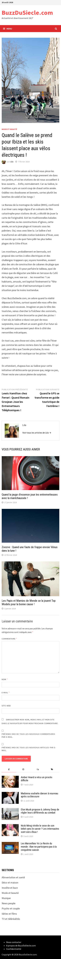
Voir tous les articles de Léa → (36, 432)
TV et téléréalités (11, 918)
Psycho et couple (11, 908)
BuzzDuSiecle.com (27, 12)
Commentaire (9, 638)
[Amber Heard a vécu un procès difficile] (10, 777)
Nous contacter (13, 942)
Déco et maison (10, 882)
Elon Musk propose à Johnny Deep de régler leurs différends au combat (40, 811)
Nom (5, 679)
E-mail (6, 692)
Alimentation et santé (13, 877)
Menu (9, 28)
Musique (6, 898)
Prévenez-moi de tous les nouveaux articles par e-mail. (29, 749)
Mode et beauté (9, 129)
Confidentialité (13, 949)
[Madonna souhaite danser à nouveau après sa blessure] (10, 793)
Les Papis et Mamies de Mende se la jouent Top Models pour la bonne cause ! (29, 602)
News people (8, 903)
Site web (6, 705)
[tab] (9, 769)
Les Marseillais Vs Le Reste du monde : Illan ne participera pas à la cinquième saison (39, 846)
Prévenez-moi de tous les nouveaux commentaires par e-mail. (28, 735)
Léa (11, 161)
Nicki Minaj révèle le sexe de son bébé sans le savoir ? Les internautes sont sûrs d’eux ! (40, 829)
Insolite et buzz (10, 887)
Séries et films (9, 913)
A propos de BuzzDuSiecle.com (21, 945)
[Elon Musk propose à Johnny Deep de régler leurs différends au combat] (10, 810)
